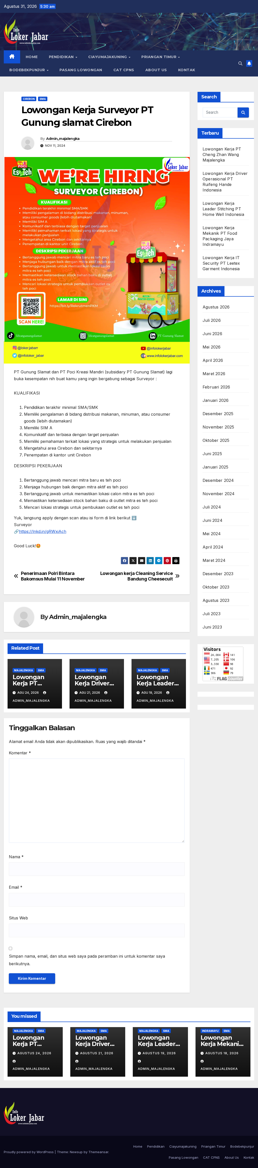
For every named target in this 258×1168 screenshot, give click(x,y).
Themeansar (98, 1152)
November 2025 (218, 427)
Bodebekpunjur (27, 70)
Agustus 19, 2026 (159, 1053)
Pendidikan (62, 57)
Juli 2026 (212, 320)
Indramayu (210, 1030)
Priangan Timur (159, 57)
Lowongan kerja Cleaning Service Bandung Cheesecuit (136, 576)
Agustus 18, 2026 (222, 1053)
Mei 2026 (212, 346)
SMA (43, 98)
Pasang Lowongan (80, 70)
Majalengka (23, 670)
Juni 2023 (212, 627)
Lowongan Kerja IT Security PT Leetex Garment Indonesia (221, 263)
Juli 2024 (212, 507)
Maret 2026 (214, 373)
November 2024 (219, 493)
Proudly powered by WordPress (29, 1152)
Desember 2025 (218, 413)
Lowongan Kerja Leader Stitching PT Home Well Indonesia (223, 209)
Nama (16, 856)
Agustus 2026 (216, 306)
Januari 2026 (216, 400)
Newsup (76, 1152)
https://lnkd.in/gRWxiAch (42, 531)
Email (15, 887)
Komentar (20, 752)
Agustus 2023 (216, 600)
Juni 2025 (212, 453)
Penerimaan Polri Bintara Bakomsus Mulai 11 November (53, 576)
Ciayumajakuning (108, 57)
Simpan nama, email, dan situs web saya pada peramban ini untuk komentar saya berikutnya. (87, 960)
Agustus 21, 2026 (96, 1053)
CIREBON (29, 98)
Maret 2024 (214, 560)
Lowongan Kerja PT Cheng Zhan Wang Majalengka (222, 154)
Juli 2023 (211, 613)
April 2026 (213, 360)
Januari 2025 (215, 467)
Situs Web (18, 917)
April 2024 (213, 547)
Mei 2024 (212, 533)
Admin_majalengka (63, 138)
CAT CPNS (123, 70)
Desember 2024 (218, 480)
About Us (156, 70)
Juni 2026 (212, 333)
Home (32, 57)
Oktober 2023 (216, 587)
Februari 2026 (216, 387)
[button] (240, 63)
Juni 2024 (212, 520)
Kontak (186, 70)
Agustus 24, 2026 (34, 1053)
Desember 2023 (218, 573)
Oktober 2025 (216, 440)
